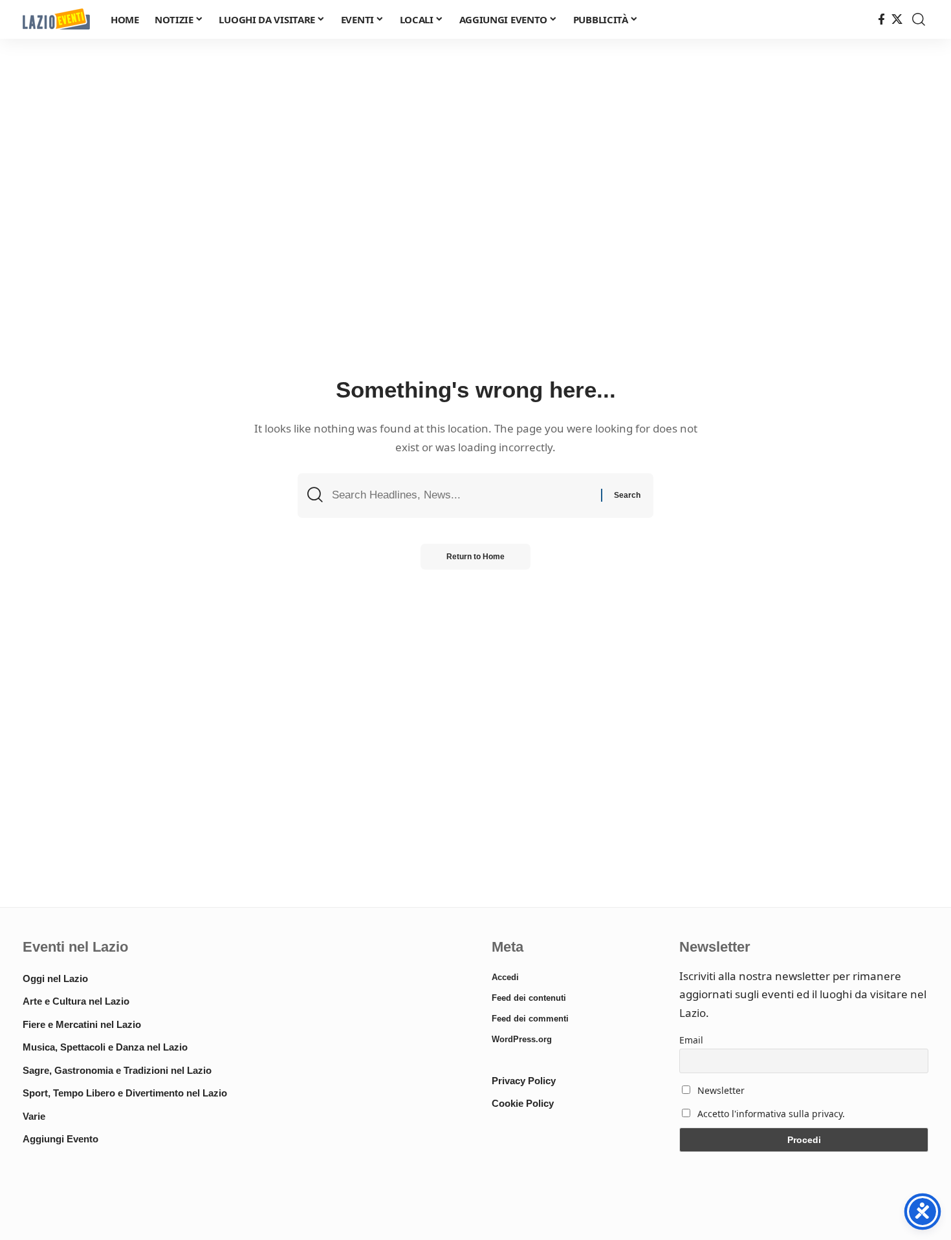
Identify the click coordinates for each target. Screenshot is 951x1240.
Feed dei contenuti (529, 998)
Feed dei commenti (530, 1018)
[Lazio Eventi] (56, 19)
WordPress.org (522, 1039)
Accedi (505, 977)
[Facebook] (881, 19)
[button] (918, 19)
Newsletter (720, 1090)
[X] (897, 19)
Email (691, 1040)
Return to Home (475, 556)
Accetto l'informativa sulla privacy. (771, 1113)
